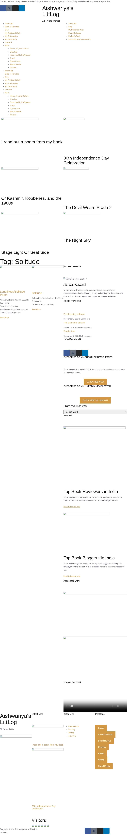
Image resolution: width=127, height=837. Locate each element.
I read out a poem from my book (47, 745)
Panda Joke (69, 331)
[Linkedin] (22, 8)
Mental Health (15, 64)
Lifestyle (13, 52)
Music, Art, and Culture (19, 49)
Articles (13, 67)
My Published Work (12, 33)
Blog (7, 30)
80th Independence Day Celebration (43, 807)
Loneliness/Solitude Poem (12, 293)
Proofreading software (74, 314)
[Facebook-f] (88, 831)
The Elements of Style (74, 322)
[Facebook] (3, 8)
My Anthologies (11, 36)
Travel (12, 58)
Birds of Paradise (12, 27)
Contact (8, 42)
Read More (4, 317)
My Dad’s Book (11, 39)
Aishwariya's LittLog (57, 11)
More (7, 46)
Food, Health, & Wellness (20, 55)
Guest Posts (15, 61)
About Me (9, 23)
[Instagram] (15, 8)
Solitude (37, 293)
